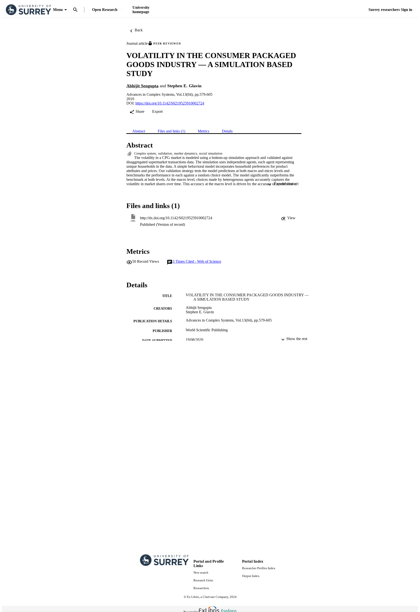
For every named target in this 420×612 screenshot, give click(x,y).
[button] (288, 218)
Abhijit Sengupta (142, 85)
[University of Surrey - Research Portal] (28, 9)
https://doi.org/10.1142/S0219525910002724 (169, 103)
